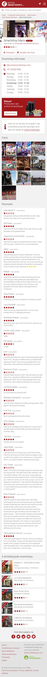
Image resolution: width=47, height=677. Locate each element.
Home (4, 15)
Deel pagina (10, 53)
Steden (4, 660)
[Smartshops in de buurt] (40, 4)
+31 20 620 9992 (14, 69)
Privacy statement (25, 670)
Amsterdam (31, 15)
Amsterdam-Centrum (9, 17)
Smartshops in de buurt (11, 648)
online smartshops (32, 130)
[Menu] (44, 4)
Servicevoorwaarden (10, 670)
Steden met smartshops (16, 15)
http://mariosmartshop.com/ (19, 65)
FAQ (28, 668)
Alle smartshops (8, 651)
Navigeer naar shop (27, 53)
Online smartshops (9, 654)
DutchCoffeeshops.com (33, 653)
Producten (6, 657)
